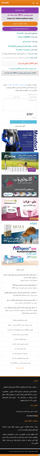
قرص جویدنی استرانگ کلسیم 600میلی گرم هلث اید (22, 69)
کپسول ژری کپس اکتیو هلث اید (20, 335)
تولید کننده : (33, 37)
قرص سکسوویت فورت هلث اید (20, 344)
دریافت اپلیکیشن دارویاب (20, 24)
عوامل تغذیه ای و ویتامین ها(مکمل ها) (20, 46)
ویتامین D (19, 50)
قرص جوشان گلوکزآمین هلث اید (20, 358)
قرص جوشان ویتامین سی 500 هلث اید (20, 363)
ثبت (23, 122)
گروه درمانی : (33, 50)
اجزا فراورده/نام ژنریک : (30, 33)
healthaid (27, 37)
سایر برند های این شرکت (20, 320)
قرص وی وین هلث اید (20, 349)
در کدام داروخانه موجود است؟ (20, 29)
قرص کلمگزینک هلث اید (20, 339)
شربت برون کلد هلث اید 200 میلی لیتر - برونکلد (20, 325)
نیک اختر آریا (20, 10)
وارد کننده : (34, 42)
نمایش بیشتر (20, 368)
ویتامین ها (26, 50)
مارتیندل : (34, 46)
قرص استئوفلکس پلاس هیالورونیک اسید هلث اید (20, 330)
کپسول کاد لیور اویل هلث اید (20, 354)
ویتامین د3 (19, 33)
